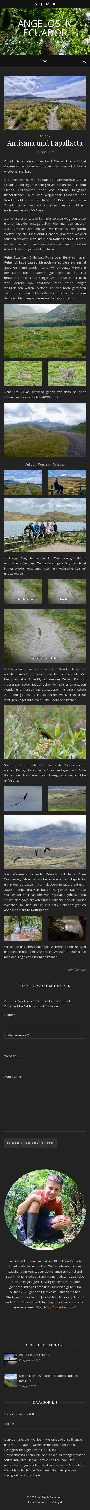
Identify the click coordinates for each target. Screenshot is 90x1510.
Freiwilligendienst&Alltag (21, 1414)
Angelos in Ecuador (45, 28)
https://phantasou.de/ (60, 1307)
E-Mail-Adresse (16, 1035)
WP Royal (56, 1502)
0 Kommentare (76, 970)
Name (9, 1014)
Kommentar (12, 1076)
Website (10, 1056)
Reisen (45, 136)
